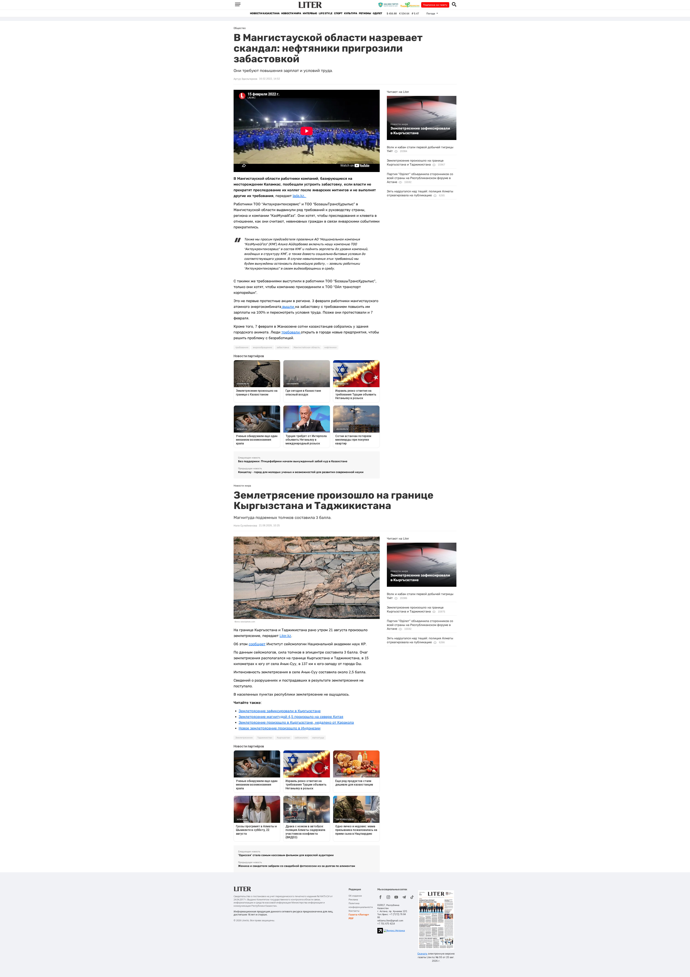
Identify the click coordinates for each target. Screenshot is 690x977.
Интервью (310, 13)
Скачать (422, 953)
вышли (288, 307)
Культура (350, 13)
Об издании (355, 895)
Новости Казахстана (264, 13)
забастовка (283, 347)
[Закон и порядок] (389, 4)
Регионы (365, 13)
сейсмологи (301, 737)
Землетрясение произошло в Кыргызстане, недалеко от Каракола (296, 722)
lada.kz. (299, 196)
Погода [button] (431, 13)
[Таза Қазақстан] (410, 4)
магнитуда (318, 737)
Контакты (354, 911)
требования (241, 347)
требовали (291, 332)
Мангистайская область (307, 347)
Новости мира (291, 13)
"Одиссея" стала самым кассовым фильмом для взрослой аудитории (286, 855)
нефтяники (330, 347)
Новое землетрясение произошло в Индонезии (279, 728)
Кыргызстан (283, 737)
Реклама (353, 899)
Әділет (377, 13)
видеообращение (262, 347)
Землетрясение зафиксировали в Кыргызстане (420, 130)
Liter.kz (285, 636)
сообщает (257, 644)
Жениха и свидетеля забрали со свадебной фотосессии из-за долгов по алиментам (296, 865)
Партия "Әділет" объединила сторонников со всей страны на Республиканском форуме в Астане (420, 178)
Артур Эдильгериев (245, 78)
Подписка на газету (435, 4)
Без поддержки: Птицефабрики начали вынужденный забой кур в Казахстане (292, 461)
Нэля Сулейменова (245, 525)
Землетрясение (244, 737)
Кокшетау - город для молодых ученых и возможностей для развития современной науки (301, 472)
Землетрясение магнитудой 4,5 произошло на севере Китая (291, 717)
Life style (325, 13)
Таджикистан (264, 737)
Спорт (338, 13)
